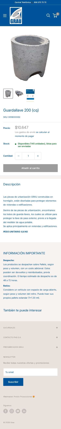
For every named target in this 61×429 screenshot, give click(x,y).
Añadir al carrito (30, 168)
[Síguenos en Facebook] (5, 411)
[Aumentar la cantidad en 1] (37, 155)
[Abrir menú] (5, 15)
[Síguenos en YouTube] (18, 411)
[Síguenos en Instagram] (11, 411)
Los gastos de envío (25, 132)
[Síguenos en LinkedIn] (24, 411)
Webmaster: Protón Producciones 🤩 (19, 396)
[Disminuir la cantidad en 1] (18, 155)
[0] (55, 15)
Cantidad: (8, 155)
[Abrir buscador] (48, 15)
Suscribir (13, 381)
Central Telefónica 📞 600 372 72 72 (30, 2)
